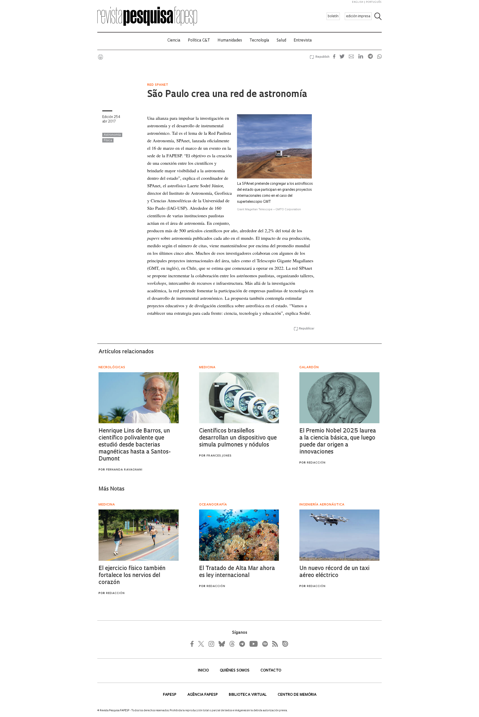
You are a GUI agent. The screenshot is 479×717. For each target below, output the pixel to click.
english (357, 2)
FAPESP (170, 695)
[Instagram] (211, 644)
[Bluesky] (221, 644)
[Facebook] (193, 644)
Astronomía (112, 135)
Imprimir (100, 57)
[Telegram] (241, 644)
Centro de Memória (297, 695)
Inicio (204, 670)
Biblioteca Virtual (248, 695)
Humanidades (230, 40)
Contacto (270, 670)
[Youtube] (253, 644)
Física (108, 140)
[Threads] (232, 644)
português (373, 2)
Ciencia (173, 40)
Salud (281, 40)
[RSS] (273, 644)
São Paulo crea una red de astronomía (227, 94)
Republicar (306, 328)
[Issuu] (283, 644)
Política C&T (199, 40)
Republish (322, 57)
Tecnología (259, 40)
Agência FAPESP (203, 695)
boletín (333, 16)
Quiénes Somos (235, 670)
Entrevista (303, 40)
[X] (201, 644)
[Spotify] (264, 644)
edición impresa (358, 16)
